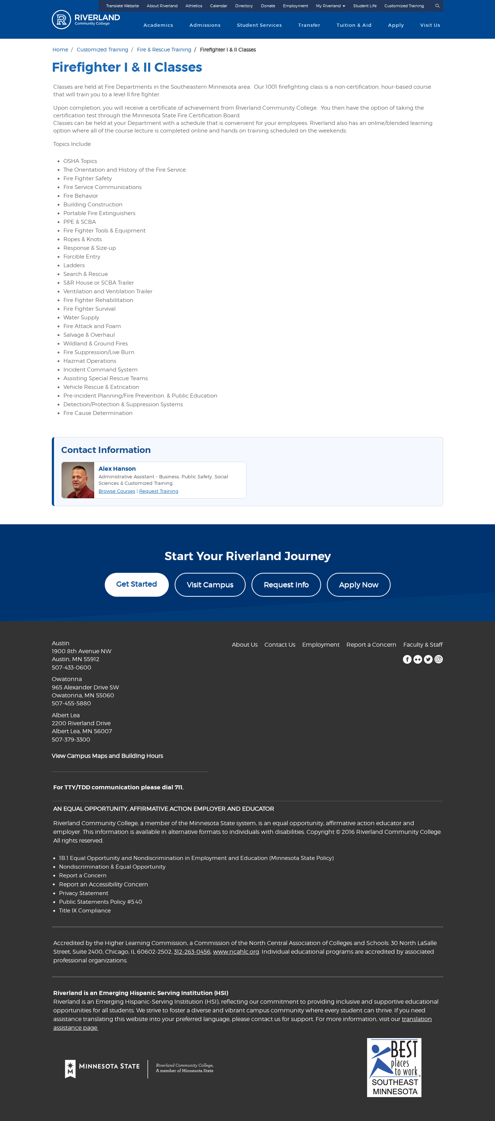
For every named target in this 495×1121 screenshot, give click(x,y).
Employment (295, 5)
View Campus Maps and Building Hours (107, 755)
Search (437, 6)
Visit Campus (210, 584)
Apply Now (358, 584)
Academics (158, 25)
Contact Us (280, 644)
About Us (245, 644)
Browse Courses (117, 491)
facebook (407, 659)
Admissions (205, 25)
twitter (428, 659)
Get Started (136, 584)
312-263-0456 (192, 951)
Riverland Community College (92, 19)
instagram (438, 659)
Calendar (218, 5)
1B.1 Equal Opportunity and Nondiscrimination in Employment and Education (163, 858)
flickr (417, 659)
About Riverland (162, 5)
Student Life (365, 5)
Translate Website (122, 5)
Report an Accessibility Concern (103, 884)
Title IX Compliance (85, 910)
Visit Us (430, 25)
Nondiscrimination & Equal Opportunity (112, 867)
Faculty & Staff (422, 644)
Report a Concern (371, 644)
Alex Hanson (117, 469)
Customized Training (404, 5)
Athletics (194, 5)
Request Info (286, 584)
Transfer (309, 25)
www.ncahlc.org (236, 951)
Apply (396, 25)
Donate (268, 5)
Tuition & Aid (354, 25)
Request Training (158, 491)
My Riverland (328, 5)
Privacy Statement (83, 893)
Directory (244, 5)
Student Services (259, 25)
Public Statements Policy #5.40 (100, 902)
